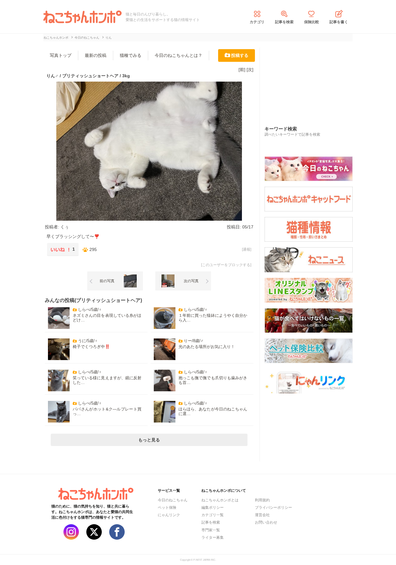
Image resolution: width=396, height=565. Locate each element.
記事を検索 (284, 22)
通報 (246, 249)
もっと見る (149, 439)
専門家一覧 (210, 530)
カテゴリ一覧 (212, 515)
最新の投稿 (95, 55)
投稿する (239, 55)
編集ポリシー (212, 507)
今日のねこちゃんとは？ (178, 55)
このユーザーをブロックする (226, 265)
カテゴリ (257, 22)
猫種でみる (130, 55)
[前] (242, 69)
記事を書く (338, 22)
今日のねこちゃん (172, 500)
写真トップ (60, 55)
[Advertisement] (311, 80)
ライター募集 (212, 537)
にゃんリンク (169, 515)
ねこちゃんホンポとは (220, 500)
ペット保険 (167, 507)
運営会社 (262, 515)
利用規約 (262, 500)
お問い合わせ (266, 522)
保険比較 (311, 22)
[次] (250, 69)
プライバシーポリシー (273, 507)
